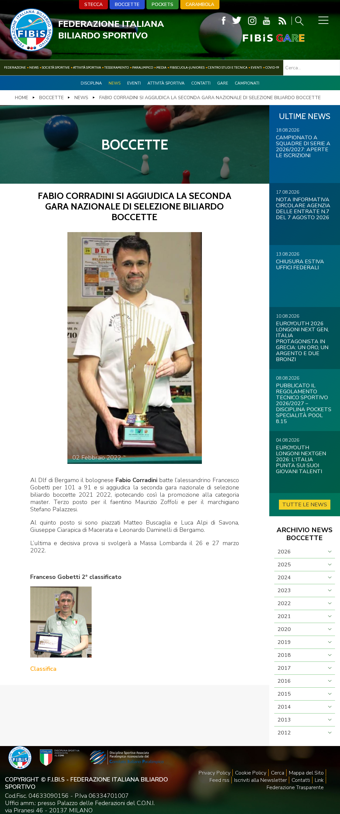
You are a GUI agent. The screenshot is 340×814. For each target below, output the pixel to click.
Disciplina (91, 83)
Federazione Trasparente (295, 787)
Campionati (247, 83)
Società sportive (56, 67)
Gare (222, 83)
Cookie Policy (250, 773)
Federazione (15, 67)
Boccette (127, 4)
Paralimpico (142, 67)
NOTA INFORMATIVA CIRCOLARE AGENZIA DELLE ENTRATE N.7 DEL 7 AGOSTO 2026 (303, 208)
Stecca (93, 4)
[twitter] (237, 21)
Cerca (277, 773)
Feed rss (219, 780)
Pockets (162, 4)
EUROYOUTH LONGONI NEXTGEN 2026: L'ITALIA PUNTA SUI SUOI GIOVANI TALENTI (301, 459)
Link (319, 780)
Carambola (200, 4)
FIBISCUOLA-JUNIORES (187, 67)
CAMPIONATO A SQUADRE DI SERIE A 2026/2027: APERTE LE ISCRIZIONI (303, 146)
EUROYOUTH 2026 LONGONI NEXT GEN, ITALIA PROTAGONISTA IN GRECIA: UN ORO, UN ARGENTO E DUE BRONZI (302, 341)
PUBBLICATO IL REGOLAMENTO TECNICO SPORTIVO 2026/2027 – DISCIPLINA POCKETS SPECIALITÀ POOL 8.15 (303, 403)
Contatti (201, 83)
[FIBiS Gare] (262, 38)
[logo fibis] (31, 49)
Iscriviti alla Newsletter (260, 780)
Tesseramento (116, 67)
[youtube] (266, 21)
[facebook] (223, 21)
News (34, 67)
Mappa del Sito (306, 773)
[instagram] (252, 21)
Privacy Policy (214, 773)
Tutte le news (304, 504)
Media (161, 67)
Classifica (43, 669)
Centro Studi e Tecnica (227, 67)
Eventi (256, 67)
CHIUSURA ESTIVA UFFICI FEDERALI (300, 264)
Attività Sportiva (87, 67)
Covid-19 (272, 67)
